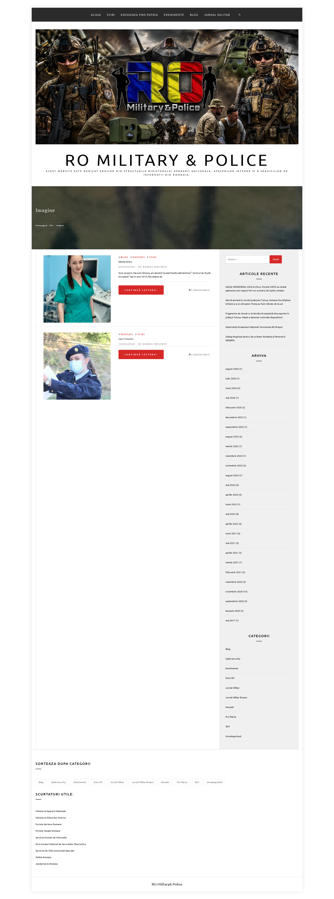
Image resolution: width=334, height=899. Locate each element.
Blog (194, 14)
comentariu (200, 290)
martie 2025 (232, 446)
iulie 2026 (231, 378)
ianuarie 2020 (233, 610)
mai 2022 (230, 513)
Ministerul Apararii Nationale (51, 811)
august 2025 (232, 436)
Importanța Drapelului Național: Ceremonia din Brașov (254, 326)
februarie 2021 (234, 572)
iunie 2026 (231, 388)
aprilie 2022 (232, 523)
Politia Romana (43, 857)
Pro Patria (231, 716)
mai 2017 (230, 620)
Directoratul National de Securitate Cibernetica (61, 844)
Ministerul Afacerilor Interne (51, 817)
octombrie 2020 (234, 591)
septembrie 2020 (235, 601)
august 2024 (232, 475)
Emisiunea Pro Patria (139, 14)
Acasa (96, 14)
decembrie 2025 (234, 417)
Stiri (111, 14)
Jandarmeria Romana (47, 863)
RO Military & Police (167, 159)
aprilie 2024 (232, 494)
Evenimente (174, 14)
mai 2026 (230, 397)
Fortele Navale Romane (48, 830)
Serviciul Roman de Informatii (51, 837)
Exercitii (230, 677)
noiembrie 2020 (234, 581)
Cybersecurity (233, 658)
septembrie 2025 (235, 426)
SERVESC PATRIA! (125, 262)
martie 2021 (232, 562)
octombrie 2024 (234, 465)
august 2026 (232, 368)
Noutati (139, 257)
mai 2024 (230, 484)
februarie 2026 (234, 407)
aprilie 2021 (232, 552)
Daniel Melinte (155, 266)
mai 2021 (230, 543)
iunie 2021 (231, 533)
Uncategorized (233, 736)
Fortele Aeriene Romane (49, 824)
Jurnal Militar (217, 14)
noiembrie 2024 (234, 455)
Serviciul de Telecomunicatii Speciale (55, 850)
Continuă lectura (140, 289)
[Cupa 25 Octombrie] (77, 334)
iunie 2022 (231, 504)
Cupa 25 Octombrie (126, 339)
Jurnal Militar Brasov (236, 697)
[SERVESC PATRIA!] (77, 257)
